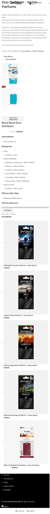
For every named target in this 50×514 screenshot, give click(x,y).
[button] (13, 118)
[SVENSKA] (40, 3)
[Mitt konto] (27, 3)
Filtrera (7, 210)
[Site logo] (17, 3)
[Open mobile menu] (3, 3)
